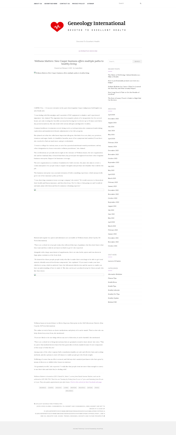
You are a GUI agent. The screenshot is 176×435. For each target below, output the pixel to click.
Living (66, 387)
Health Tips (112, 286)
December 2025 (113, 119)
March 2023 (112, 178)
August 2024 (112, 123)
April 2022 (111, 222)
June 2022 (111, 214)
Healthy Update (113, 298)
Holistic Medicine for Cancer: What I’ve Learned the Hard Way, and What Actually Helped (124, 87)
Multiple (82, 387)
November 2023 (113, 154)
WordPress (100, 428)
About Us (38, 3)
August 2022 (112, 206)
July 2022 (111, 210)
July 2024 (111, 127)
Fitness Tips (112, 278)
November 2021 (113, 242)
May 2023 (111, 170)
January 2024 (112, 146)
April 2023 (111, 174)
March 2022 (112, 226)
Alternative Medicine (88, 51)
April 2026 (111, 115)
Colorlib (87, 428)
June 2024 (111, 131)
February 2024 (113, 142)
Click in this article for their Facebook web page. (86, 382)
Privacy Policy (78, 3)
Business (43, 387)
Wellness (69, 390)
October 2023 (112, 158)
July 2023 (111, 166)
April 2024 (111, 138)
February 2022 (113, 230)
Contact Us (65, 3)
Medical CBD (112, 302)
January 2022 (112, 234)
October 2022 (112, 198)
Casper (50, 387)
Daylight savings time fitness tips (48, 404)
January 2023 (112, 186)
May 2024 (111, 134)
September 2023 (113, 162)
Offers (90, 387)
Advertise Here (50, 3)
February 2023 (113, 182)
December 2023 (113, 150)
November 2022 (113, 194)
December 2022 (113, 190)
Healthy (58, 387)
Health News (112, 282)
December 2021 (113, 238)
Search (137, 61)
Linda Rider (78, 68)
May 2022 (111, 218)
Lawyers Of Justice (114, 261)
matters (73, 387)
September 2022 (113, 202)
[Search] (140, 3)
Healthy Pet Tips (114, 294)
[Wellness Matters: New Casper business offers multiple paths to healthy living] (69, 88)
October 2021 (112, 246)
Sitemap (90, 3)
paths (97, 387)
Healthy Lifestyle (114, 290)
